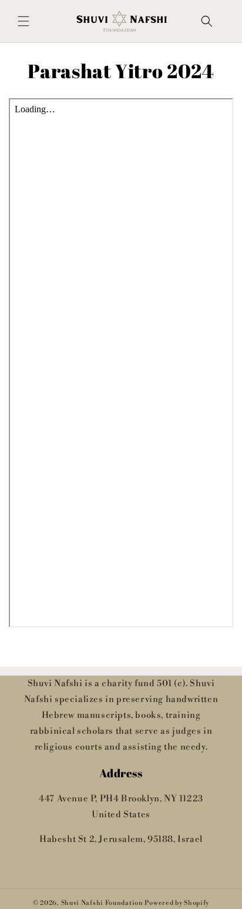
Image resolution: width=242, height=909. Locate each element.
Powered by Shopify (176, 903)
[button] (23, 21)
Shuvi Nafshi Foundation (102, 903)
